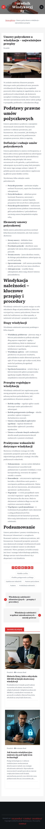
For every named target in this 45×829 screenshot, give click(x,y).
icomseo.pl (22, 823)
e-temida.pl (27, 818)
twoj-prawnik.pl (17, 818)
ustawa (13, 585)
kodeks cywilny (23, 573)
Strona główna (10, 20)
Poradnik (6, 48)
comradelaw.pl (37, 818)
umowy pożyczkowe (32, 581)
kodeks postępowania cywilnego (22, 577)
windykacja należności (27, 585)
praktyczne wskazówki (14, 581)
